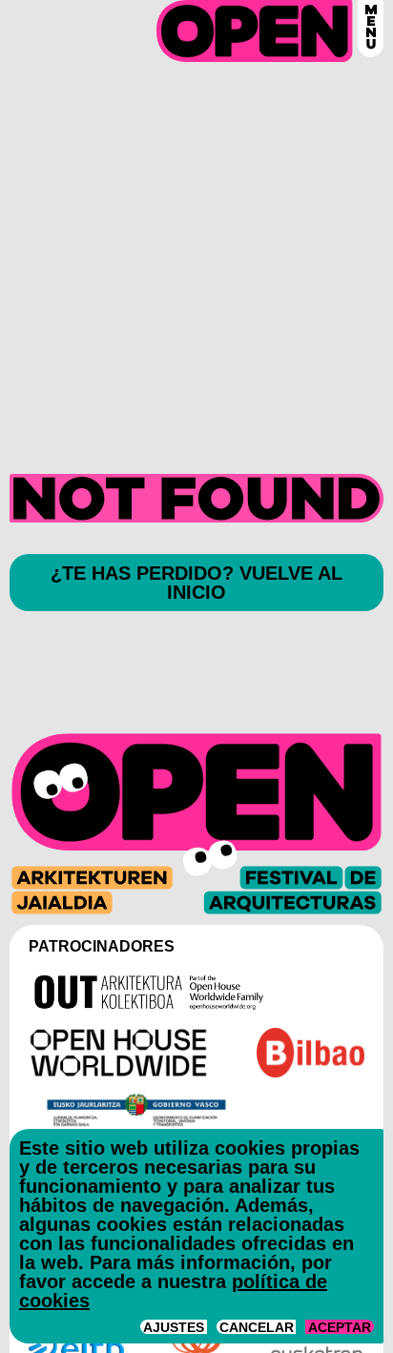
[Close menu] (370, 28)
